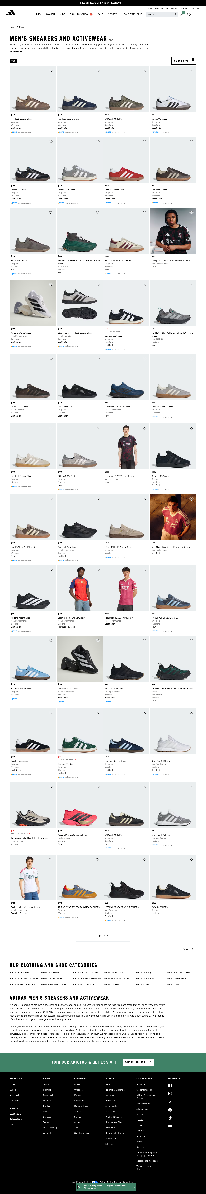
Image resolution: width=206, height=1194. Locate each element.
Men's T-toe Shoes (19, 972)
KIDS (62, 14)
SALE (100, 14)
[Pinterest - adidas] (182, 1110)
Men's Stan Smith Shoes (85, 972)
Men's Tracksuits (50, 972)
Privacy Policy (106, 1182)
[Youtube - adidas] (182, 1126)
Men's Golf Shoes (145, 978)
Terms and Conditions (124, 1182)
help (157, 8)
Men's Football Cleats (178, 972)
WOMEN (50, 14)
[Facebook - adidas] (182, 1086)
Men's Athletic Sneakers (22, 984)
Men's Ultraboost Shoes (116, 978)
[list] (90, 61)
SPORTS (112, 14)
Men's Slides (142, 984)
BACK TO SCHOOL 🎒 (81, 14)
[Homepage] (11, 13)
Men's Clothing (144, 972)
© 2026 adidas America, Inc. (103, 1190)
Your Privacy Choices (81, 1182)
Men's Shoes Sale (113, 972)
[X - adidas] (182, 1102)
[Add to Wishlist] (50, 71)
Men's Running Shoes (84, 984)
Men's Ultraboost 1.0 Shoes (24, 978)
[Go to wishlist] (189, 14)
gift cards (183, 8)
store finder (148, 8)
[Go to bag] (196, 14)
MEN (38, 14)
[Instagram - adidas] (182, 1094)
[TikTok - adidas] (182, 1118)
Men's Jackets (111, 984)
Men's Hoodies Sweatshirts (87, 978)
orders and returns (169, 8)
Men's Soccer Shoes (51, 978)
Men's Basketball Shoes (53, 984)
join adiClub (194, 8)
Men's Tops (173, 984)
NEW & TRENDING (132, 14)
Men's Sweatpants (176, 978)
